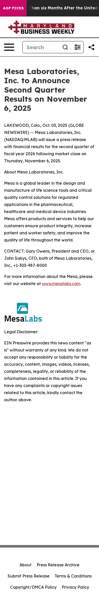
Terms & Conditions (73, 576)
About (25, 564)
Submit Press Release (29, 576)
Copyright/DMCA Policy (33, 587)
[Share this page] (91, 47)
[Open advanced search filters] (77, 47)
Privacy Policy (75, 587)
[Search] (65, 47)
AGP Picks (13, 8)
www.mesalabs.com (61, 283)
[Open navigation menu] (9, 47)
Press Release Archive (58, 564)
